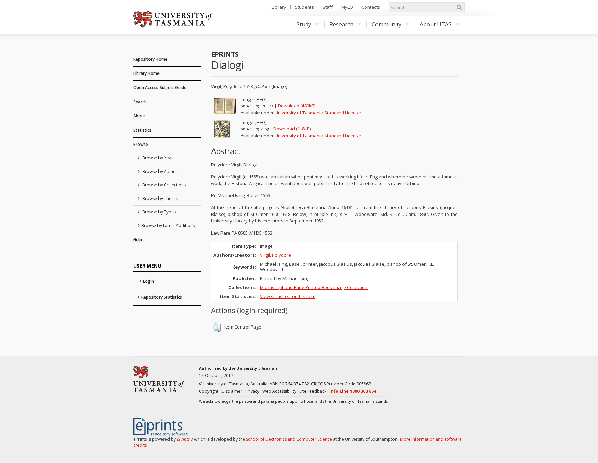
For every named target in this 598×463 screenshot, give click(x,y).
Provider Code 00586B (341, 384)
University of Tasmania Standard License (318, 113)
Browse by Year (157, 158)
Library (279, 7)
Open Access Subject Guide (160, 87)
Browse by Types (158, 212)
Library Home (146, 73)
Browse (140, 144)
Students (304, 7)
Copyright (208, 391)
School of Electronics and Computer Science (289, 439)
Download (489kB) (296, 106)
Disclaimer (231, 391)
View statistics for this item (287, 296)
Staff (328, 7)
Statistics (142, 130)
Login (148, 281)
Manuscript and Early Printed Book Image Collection (314, 287)
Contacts (371, 7)
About (139, 116)
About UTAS (436, 24)
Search (140, 102)
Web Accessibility (279, 391)
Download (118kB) (292, 128)
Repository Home (150, 59)
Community (386, 24)
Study (304, 24)
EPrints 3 (185, 439)
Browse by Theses (159, 198)
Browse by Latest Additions (168, 225)
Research (341, 24)
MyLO (347, 7)
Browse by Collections (163, 185)
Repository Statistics (161, 297)
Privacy (252, 391)
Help (137, 240)
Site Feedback (312, 391)
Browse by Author (159, 171)
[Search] (459, 7)
